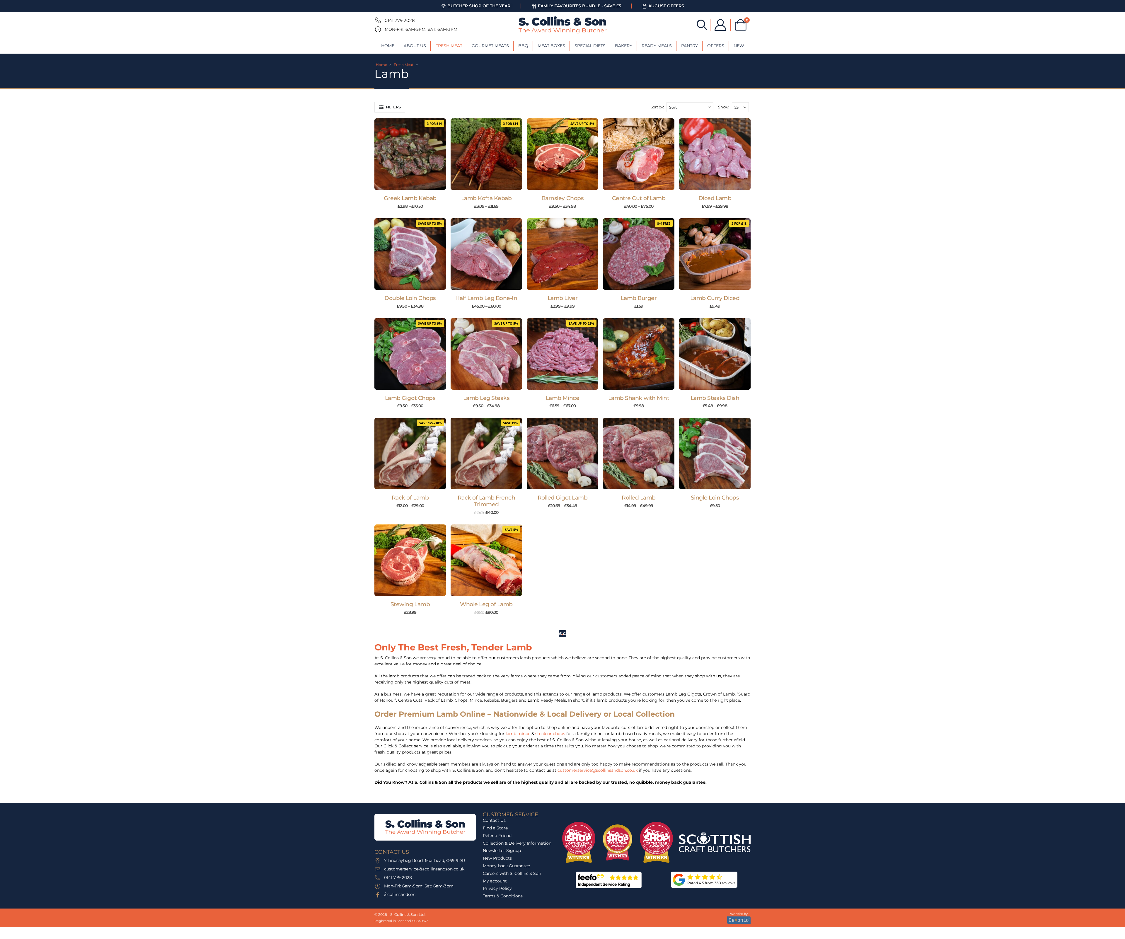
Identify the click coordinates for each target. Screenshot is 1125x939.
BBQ (523, 45)
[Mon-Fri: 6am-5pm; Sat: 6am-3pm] (377, 29)
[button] (389, 107)
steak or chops (550, 733)
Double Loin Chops (410, 298)
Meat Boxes (551, 45)
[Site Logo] (562, 24)
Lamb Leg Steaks (486, 398)
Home (387, 45)
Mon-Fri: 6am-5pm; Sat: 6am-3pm (421, 29)
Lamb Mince (562, 398)
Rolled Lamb (639, 497)
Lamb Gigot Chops (410, 398)
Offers (715, 45)
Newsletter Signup (502, 850)
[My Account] (720, 25)
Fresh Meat (448, 45)
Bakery (623, 45)
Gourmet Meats (490, 45)
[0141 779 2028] (377, 20)
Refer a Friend (497, 835)
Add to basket (641, 284)
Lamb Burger (639, 298)
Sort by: (657, 107)
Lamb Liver (562, 298)
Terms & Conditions (503, 896)
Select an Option (413, 184)
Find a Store (495, 828)
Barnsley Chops (562, 198)
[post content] (410, 154)
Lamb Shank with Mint (638, 398)
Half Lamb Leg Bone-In (486, 298)
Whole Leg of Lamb (486, 604)
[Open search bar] (702, 24)
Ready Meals (657, 45)
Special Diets (590, 45)
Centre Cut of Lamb (638, 198)
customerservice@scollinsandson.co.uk (598, 770)
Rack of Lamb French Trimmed (486, 501)
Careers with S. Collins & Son (512, 873)
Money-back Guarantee (506, 865)
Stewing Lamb (410, 604)
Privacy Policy (497, 888)
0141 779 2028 (400, 20)
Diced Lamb (714, 198)
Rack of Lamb (410, 497)
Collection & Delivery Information (517, 843)
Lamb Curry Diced (714, 298)
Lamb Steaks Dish (715, 398)
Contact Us (494, 820)
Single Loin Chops (715, 497)
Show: (723, 107)
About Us (415, 45)
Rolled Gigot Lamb (563, 497)
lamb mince (518, 733)
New (739, 45)
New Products (497, 858)
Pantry (689, 45)
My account (495, 881)
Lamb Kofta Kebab (486, 198)
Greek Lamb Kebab (410, 198)
